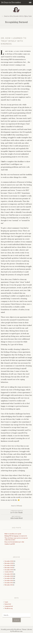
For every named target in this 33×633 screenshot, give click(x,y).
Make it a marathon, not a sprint (13, 533)
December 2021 (9, 565)
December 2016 (9, 580)
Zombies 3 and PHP (10, 544)
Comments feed (9, 606)
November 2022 (9, 563)
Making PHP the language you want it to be (16, 536)
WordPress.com (17, 631)
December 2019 (9, 574)
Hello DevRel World (16, 517)
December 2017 (9, 578)
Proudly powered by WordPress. (11, 629)
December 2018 (9, 576)
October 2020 (8, 572)
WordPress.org (9, 608)
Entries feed (8, 604)
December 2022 (9, 561)
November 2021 (9, 567)
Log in (6, 602)
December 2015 (9, 582)
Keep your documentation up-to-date (14, 542)
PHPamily (19, 506)
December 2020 (9, 569)
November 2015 (9, 585)
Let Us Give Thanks (16, 511)
